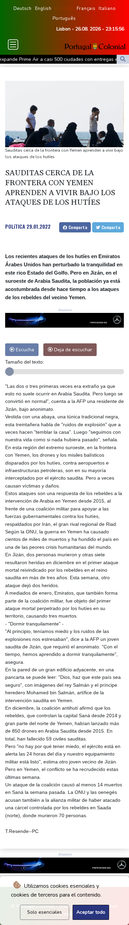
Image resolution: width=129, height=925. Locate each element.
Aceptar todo (90, 912)
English (43, 8)
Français (86, 8)
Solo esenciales (44, 912)
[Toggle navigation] (13, 44)
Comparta (77, 227)
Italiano (107, 8)
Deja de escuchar (72, 349)
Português (64, 18)
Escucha (24, 349)
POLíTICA (15, 226)
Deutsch (22, 8)
